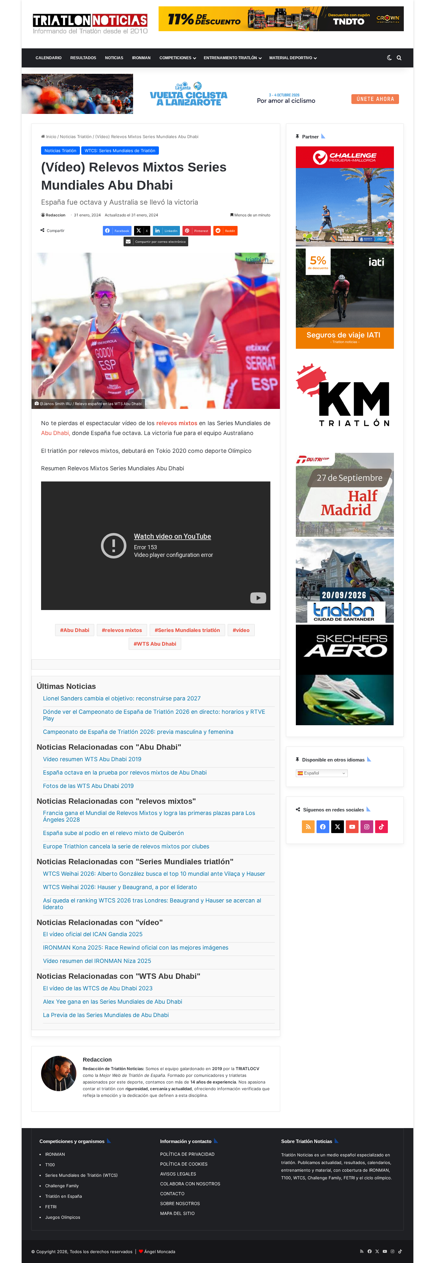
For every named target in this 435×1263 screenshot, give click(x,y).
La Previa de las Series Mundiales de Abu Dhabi (106, 1014)
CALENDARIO (48, 58)
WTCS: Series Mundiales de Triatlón (120, 150)
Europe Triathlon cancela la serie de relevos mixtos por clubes (126, 846)
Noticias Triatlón (76, 136)
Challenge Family (62, 1185)
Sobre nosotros (180, 1203)
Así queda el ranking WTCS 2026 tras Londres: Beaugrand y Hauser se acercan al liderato (152, 903)
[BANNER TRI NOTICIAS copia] (345, 449)
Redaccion (55, 214)
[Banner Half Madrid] (345, 534)
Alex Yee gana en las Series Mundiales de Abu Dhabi (112, 1001)
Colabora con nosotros (190, 1183)
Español (311, 772)
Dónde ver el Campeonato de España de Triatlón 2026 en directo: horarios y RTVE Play (154, 715)
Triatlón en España (63, 1196)
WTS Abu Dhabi (156, 644)
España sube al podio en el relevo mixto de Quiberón (113, 833)
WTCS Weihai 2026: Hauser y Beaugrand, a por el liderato (120, 886)
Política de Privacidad (187, 1154)
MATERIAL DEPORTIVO (290, 58)
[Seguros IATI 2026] (345, 347)
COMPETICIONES (175, 58)
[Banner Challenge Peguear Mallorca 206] (345, 245)
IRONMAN (141, 58)
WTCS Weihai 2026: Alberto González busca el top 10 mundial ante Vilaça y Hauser (154, 873)
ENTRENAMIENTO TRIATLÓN (230, 58)
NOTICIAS (114, 58)
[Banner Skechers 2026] (345, 723)
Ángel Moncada (159, 1251)
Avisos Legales (178, 1173)
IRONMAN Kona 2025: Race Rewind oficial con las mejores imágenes (135, 947)
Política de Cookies (184, 1164)
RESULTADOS (83, 58)
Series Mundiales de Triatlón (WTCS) (81, 1175)
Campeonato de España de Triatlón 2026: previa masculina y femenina (138, 731)
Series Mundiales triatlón (189, 630)
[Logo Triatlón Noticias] (90, 24)
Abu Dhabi (76, 630)
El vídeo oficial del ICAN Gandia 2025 (93, 934)
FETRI (50, 1206)
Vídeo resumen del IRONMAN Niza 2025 (97, 961)
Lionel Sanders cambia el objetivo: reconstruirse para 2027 (122, 698)
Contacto (172, 1193)
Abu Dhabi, (55, 433)
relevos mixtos (123, 630)
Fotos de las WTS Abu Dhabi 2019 (88, 785)
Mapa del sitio (177, 1213)
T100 (50, 1164)
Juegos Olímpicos (62, 1217)
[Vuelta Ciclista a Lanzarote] (217, 93)
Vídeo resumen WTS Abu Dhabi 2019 (92, 758)
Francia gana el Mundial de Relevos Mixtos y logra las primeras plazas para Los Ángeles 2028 (149, 816)
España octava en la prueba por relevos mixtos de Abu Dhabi (125, 772)
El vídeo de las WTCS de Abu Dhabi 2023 (98, 988)
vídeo (243, 630)
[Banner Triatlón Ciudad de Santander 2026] (345, 620)
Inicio (50, 136)
